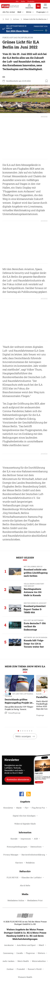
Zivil (19, 12)
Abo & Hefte (25, 885)
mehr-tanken (8, 961)
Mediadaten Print (35, 900)
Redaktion (30, 862)
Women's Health (25, 977)
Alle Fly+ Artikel (8, 12)
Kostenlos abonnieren (18, 779)
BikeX (41, 945)
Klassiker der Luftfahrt (32, 877)
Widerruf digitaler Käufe (25, 823)
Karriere (19, 862)
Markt (19, 807)
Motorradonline (39, 961)
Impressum (26, 838)
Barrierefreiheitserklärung (33, 854)
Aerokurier (9, 945)
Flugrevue (30, 953)
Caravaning (8, 953)
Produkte (31, 1)
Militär (28, 12)
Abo (17, 1)
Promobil (21, 969)
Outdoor (10, 969)
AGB (36, 838)
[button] (25, 99)
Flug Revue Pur (38, 807)
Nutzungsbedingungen (17, 846)
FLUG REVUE (12, 877)
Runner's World (35, 969)
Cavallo (19, 953)
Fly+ (27, 807)
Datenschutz (36, 846)
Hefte (23, 1)
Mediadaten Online (16, 900)
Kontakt (14, 838)
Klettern (41, 953)
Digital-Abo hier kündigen (24, 815)
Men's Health (23, 961)
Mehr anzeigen (23, 736)
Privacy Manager (10, 854)
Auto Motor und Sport (26, 945)
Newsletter (8, 807)
